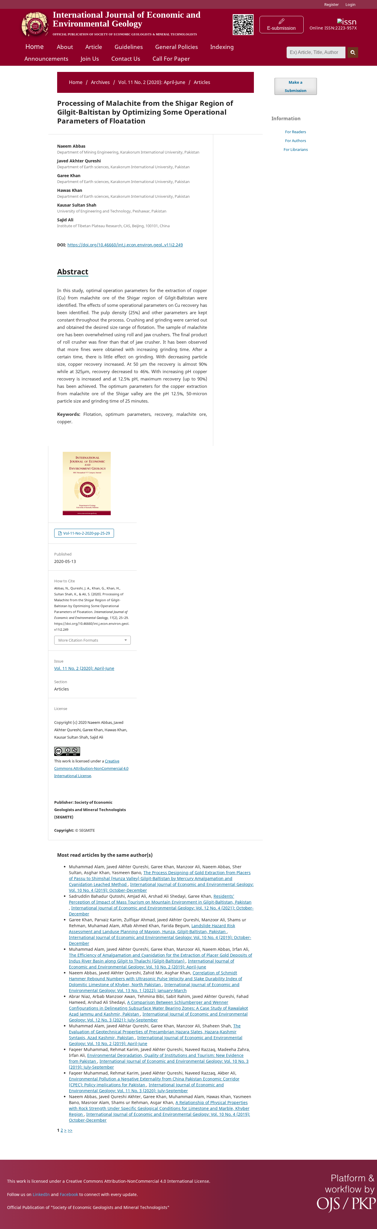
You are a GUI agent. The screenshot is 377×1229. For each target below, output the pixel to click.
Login (350, 4)
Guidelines (129, 47)
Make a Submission (296, 86)
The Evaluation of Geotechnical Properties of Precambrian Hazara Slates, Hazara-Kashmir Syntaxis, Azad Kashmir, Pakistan (155, 1031)
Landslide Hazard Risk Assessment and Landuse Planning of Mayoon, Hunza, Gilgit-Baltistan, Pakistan (152, 928)
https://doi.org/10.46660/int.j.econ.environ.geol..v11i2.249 (125, 245)
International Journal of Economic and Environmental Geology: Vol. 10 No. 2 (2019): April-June (151, 964)
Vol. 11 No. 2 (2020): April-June (151, 82)
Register (331, 4)
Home (34, 46)
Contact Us (125, 58)
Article (93, 47)
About (65, 47)
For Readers (295, 131)
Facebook (69, 1194)
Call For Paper (171, 58)
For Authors (295, 140)
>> (70, 1130)
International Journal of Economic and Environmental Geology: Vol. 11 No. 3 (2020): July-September (146, 1087)
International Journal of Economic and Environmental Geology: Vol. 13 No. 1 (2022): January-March (154, 987)
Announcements (46, 58)
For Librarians (296, 149)
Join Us (90, 58)
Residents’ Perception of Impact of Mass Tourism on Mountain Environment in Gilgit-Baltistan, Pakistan (160, 899)
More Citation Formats (78, 640)
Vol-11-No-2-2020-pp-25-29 (86, 533)
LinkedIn (41, 1194)
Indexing (222, 47)
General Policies (176, 47)
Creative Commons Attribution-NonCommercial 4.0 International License (91, 768)
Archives (100, 82)
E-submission (281, 28)
